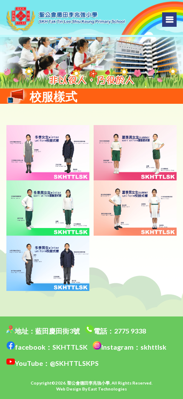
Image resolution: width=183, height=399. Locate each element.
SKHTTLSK (70, 347)
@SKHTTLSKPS (74, 363)
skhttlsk (153, 347)
